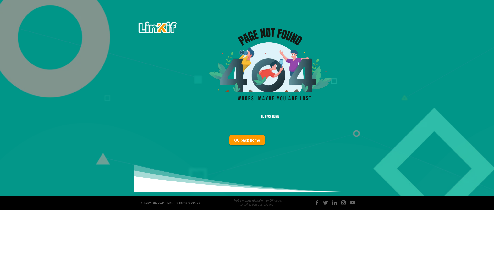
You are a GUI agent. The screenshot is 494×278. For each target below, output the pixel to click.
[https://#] (316, 202)
